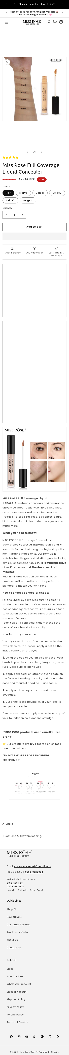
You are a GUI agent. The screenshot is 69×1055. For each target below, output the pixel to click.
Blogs (10, 969)
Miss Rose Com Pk (28, 1052)
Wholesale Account (19, 984)
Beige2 (57, 193)
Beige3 (10, 200)
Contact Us (14, 947)
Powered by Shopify (49, 1052)
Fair (8, 193)
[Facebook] (11, 1036)
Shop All (12, 909)
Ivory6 (23, 193)
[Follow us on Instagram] (19, 1036)
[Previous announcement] (6, 4)
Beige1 (40, 193)
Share (9, 824)
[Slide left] (27, 152)
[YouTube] (26, 1036)
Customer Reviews (18, 924)
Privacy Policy (15, 1007)
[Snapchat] (49, 1036)
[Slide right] (42, 152)
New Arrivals (14, 917)
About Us (12, 940)
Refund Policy (15, 1014)
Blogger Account (17, 991)
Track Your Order (17, 932)
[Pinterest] (42, 1036)
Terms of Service (17, 1022)
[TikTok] (34, 1036)
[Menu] (6, 22)
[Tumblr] (57, 1036)
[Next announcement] (62, 4)
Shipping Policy (16, 999)
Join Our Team (16, 976)
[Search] (49, 22)
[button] (11, 157)
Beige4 (27, 200)
